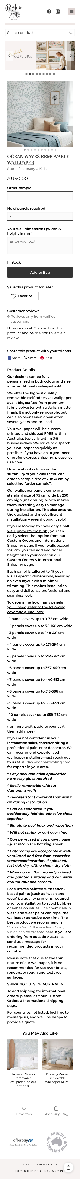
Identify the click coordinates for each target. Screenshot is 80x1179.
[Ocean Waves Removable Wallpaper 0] (40, 114)
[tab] (26, 74)
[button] (23, 296)
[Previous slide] (9, 56)
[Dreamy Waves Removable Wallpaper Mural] (57, 1054)
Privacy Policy (47, 1164)
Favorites (24, 1114)
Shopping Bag (56, 1114)
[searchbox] (40, 32)
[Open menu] (71, 11)
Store (11, 169)
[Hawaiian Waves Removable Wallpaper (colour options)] (22, 1054)
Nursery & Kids (34, 169)
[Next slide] (70, 56)
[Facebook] (49, 11)
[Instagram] (58, 11)
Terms (27, 1164)
